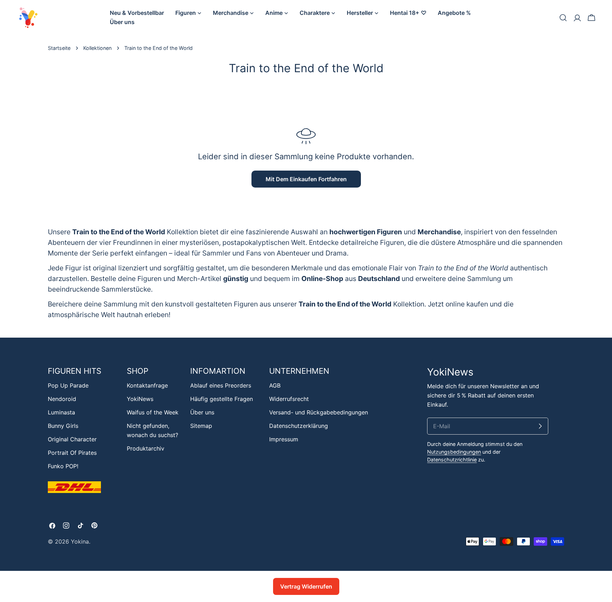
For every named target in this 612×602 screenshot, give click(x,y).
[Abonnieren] (540, 426)
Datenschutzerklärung (298, 425)
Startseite (59, 48)
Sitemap (201, 425)
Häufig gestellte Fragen (221, 398)
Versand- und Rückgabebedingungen (318, 412)
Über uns (202, 412)
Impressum (283, 439)
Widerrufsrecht (289, 398)
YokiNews (140, 398)
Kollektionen (97, 48)
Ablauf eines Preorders (220, 385)
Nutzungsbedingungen (454, 452)
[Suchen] (563, 18)
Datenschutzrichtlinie (452, 460)
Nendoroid (62, 398)
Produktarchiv (145, 448)
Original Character (72, 439)
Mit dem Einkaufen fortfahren (306, 179)
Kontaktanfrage (147, 385)
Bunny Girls (63, 425)
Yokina (80, 541)
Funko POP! (63, 466)
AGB (274, 385)
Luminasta (61, 412)
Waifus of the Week (152, 412)
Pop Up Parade (68, 385)
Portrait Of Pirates (72, 452)
